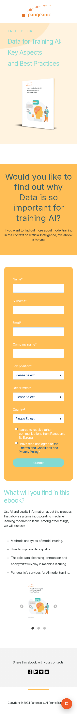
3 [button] (44, 628)
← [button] (22, 606)
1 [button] (33, 628)
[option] (38, 601)
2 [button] (38, 628)
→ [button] (55, 606)
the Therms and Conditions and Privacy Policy (38, 448)
